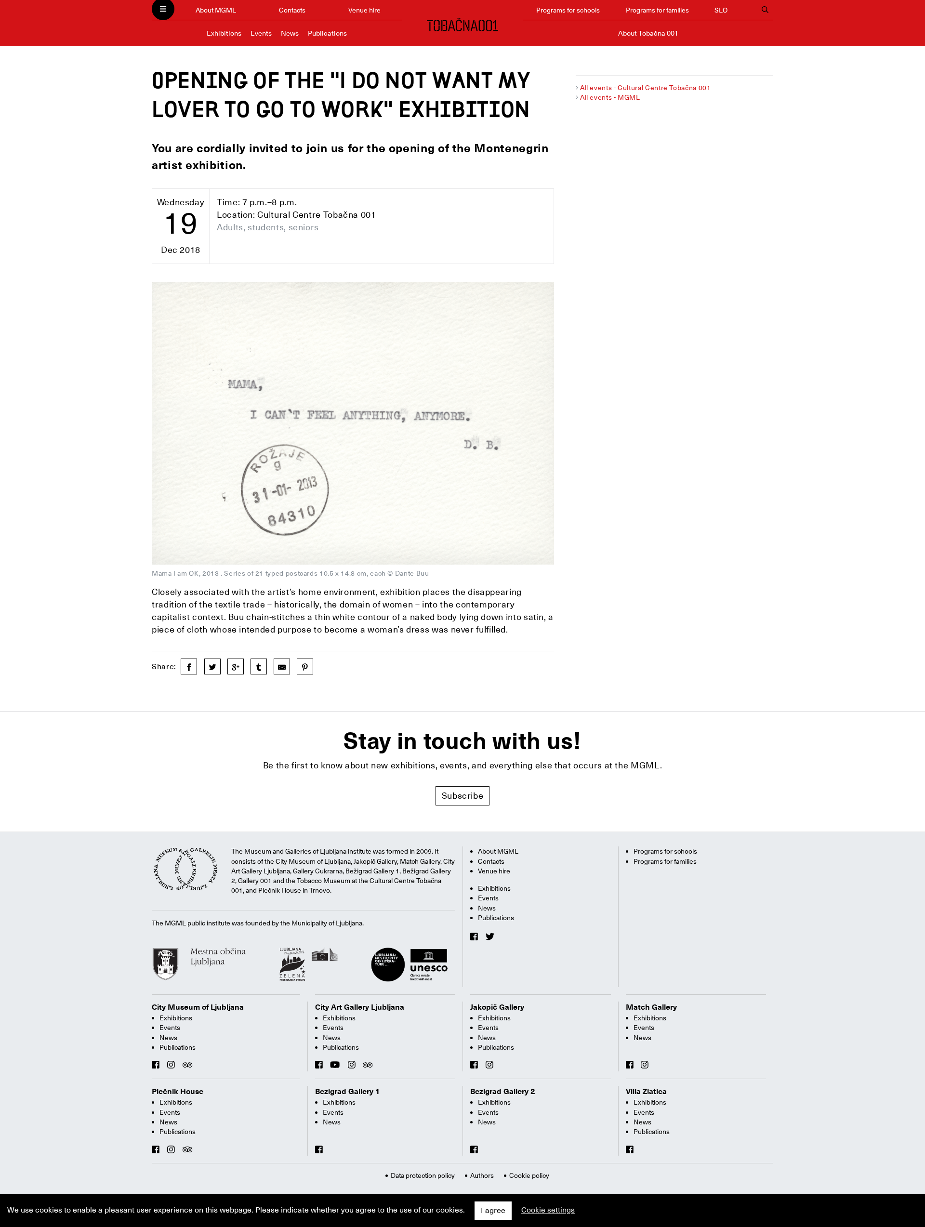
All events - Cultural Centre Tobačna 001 (645, 87)
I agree (493, 1210)
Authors (482, 1175)
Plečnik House (177, 1091)
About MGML (216, 10)
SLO (720, 10)
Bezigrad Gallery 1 (347, 1091)
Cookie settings (548, 1210)
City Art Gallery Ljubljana (359, 1007)
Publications (327, 33)
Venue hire (364, 10)
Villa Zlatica (646, 1091)
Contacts (292, 10)
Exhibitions (224, 33)
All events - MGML (610, 97)
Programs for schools (568, 10)
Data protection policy (423, 1175)
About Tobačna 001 (648, 33)
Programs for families (657, 10)
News (290, 33)
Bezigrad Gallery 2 (502, 1091)
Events (261, 33)
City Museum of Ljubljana (198, 1007)
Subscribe (463, 795)
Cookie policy (529, 1175)
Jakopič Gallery (497, 1007)
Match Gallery (651, 1007)
